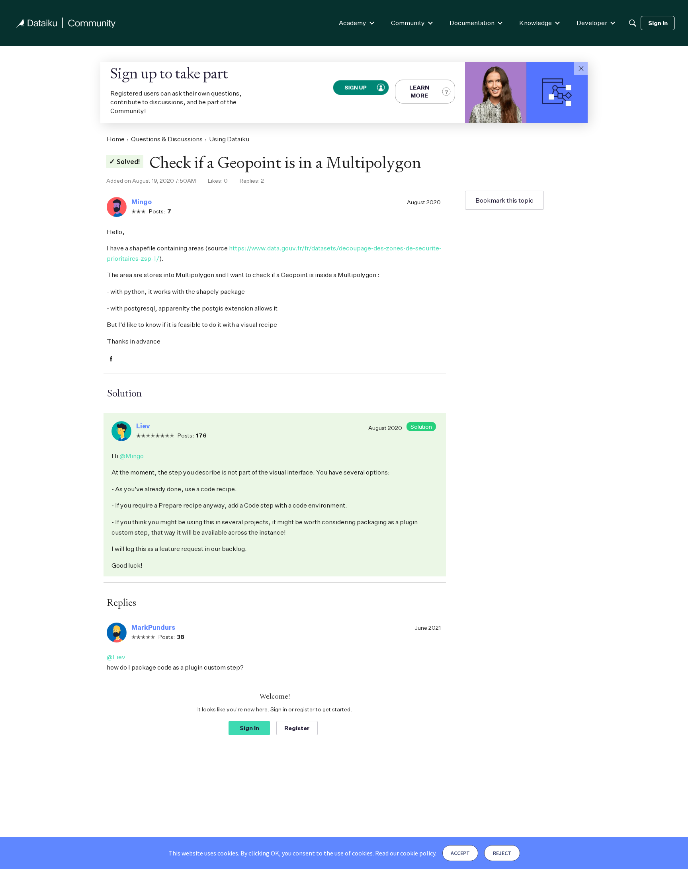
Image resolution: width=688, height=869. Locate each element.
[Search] (632, 23)
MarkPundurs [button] (153, 627)
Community (408, 23)
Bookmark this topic (504, 200)
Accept (460, 853)
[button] (581, 68)
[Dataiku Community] (65, 23)
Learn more (419, 91)
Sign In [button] (249, 727)
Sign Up (356, 87)
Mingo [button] (141, 202)
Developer (592, 23)
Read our (405, 853)
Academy (352, 23)
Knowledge (535, 23)
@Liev (116, 657)
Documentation (472, 23)
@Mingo (131, 456)
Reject (502, 853)
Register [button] (297, 727)
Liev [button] (143, 426)
